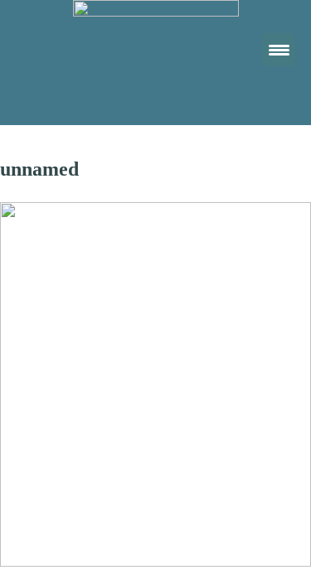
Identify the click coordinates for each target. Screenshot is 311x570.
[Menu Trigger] (278, 49)
